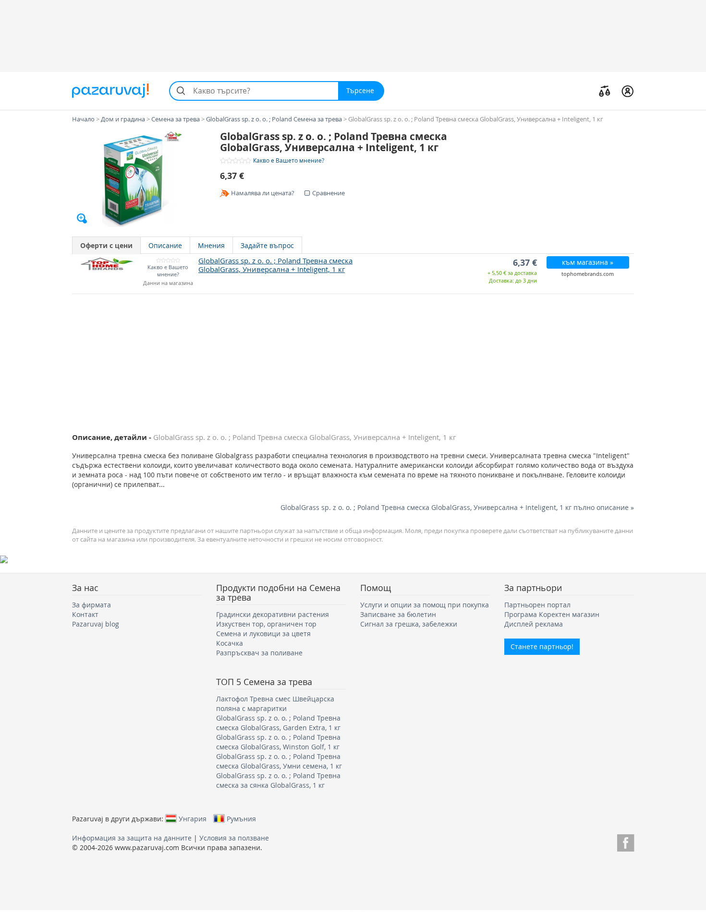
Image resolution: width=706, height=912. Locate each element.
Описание (165, 245)
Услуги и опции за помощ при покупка (424, 604)
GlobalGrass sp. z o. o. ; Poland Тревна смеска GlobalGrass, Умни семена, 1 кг (279, 761)
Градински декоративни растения (272, 614)
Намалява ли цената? (262, 193)
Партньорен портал (537, 604)
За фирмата (91, 604)
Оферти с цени (106, 245)
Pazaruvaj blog (95, 623)
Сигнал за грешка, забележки (408, 623)
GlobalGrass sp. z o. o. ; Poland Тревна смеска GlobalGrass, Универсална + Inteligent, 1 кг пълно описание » (457, 507)
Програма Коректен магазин (551, 614)
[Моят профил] (627, 91)
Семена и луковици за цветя (263, 633)
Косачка (229, 643)
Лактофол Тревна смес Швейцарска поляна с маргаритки (275, 703)
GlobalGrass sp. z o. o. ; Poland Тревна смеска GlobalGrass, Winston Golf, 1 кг (278, 742)
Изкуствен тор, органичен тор (266, 623)
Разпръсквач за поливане (259, 652)
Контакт (85, 614)
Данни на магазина (168, 283)
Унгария (193, 818)
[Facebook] (625, 841)
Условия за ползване (234, 837)
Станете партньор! (542, 646)
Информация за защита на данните (132, 837)
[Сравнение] (605, 91)
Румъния (241, 818)
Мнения (211, 245)
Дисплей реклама (533, 623)
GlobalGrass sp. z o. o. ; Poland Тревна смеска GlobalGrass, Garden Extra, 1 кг (278, 722)
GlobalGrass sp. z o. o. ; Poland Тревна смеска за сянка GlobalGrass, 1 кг (278, 780)
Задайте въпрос (267, 245)
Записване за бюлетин (398, 614)
